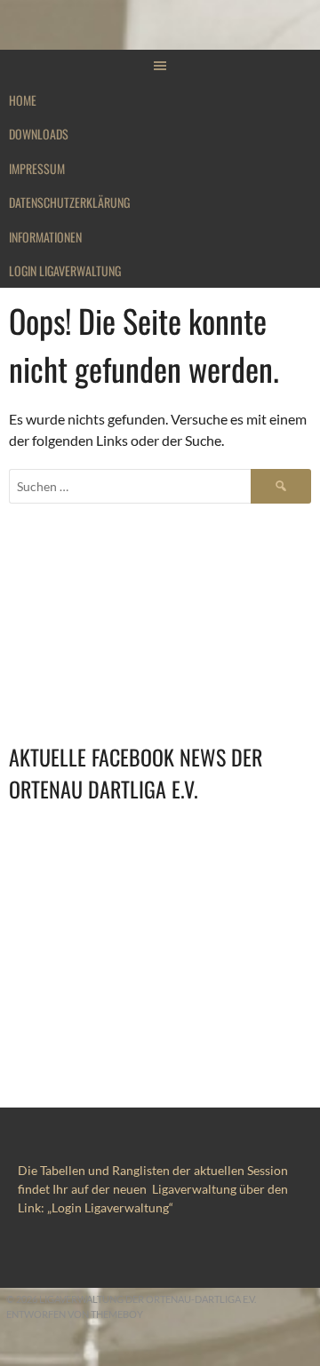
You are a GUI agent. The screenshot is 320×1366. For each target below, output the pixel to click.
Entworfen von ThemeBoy (74, 1314)
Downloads (38, 133)
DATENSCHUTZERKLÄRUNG (69, 202)
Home (22, 100)
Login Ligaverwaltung (65, 270)
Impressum (37, 168)
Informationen (45, 236)
